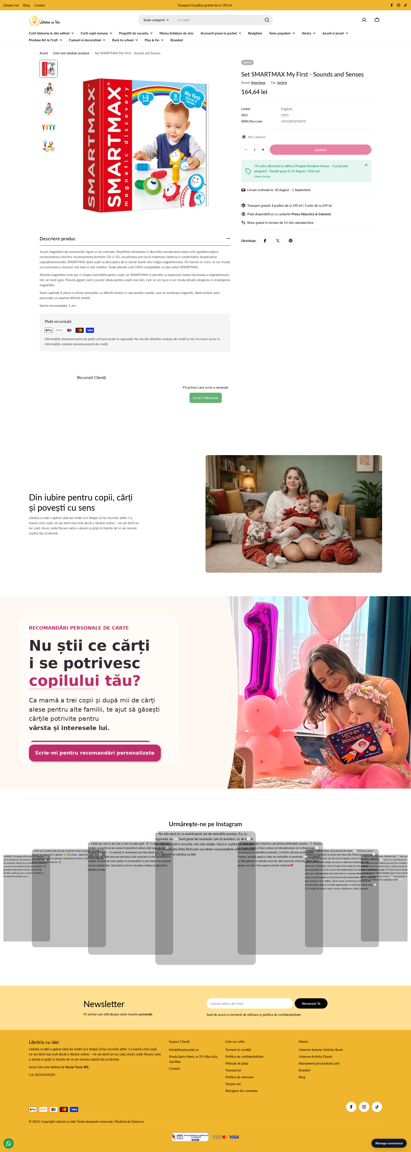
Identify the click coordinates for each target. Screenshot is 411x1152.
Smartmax (258, 82)
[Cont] (364, 19)
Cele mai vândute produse (71, 53)
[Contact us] (8, 1143)
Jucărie (282, 82)
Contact (39, 5)
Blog (26, 5)
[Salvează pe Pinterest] (291, 241)
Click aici (313, 171)
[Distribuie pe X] (278, 241)
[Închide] (366, 165)
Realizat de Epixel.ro (129, 1121)
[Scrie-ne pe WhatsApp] (205, 692)
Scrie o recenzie (205, 398)
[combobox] (205, 20)
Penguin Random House (312, 166)
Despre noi (11, 5)
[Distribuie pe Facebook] (265, 241)
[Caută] (267, 19)
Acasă (44, 53)
